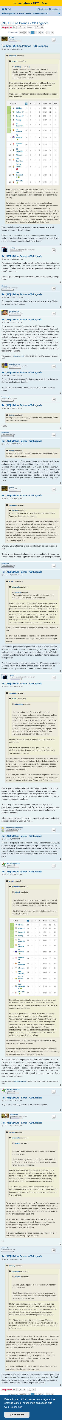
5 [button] (42, 32)
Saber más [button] (16, 1407)
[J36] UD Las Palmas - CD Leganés (24, 23)
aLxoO (11, 37)
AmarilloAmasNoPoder (14, 827)
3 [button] (35, 32)
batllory (18, 67)
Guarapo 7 (14, 1114)
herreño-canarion (13, 863)
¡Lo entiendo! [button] (17, 1414)
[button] (21, 32)
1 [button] (29, 32)
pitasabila (13, 56)
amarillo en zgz (14, 364)
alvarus (4, 286)
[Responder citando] (54, 40)
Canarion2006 (14, 311)
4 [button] (39, 32)
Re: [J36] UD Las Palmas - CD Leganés (25, 46)
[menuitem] (8, 9)
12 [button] (48, 32)
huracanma (6, 397)
